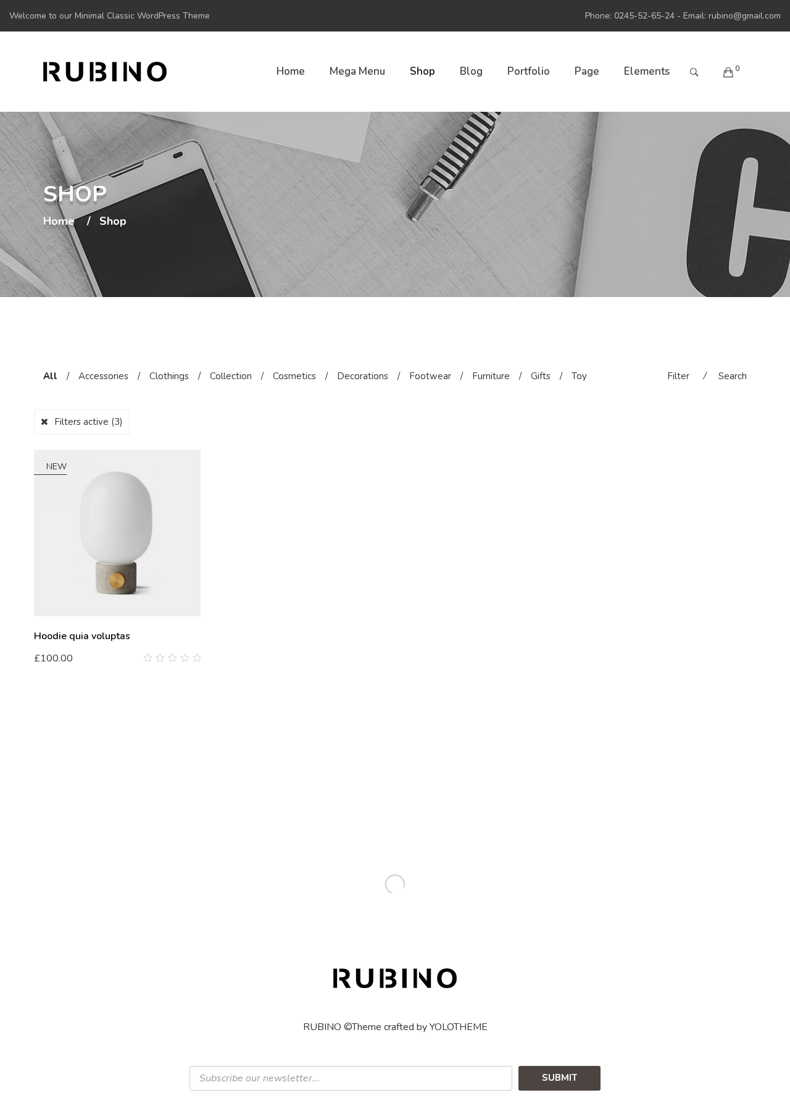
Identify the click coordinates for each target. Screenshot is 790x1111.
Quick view (196, 658)
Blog (471, 71)
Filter (678, 376)
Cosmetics (294, 376)
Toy (579, 376)
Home (290, 71)
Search (732, 376)
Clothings (169, 376)
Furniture (491, 376)
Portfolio (528, 71)
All (50, 376)
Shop (422, 71)
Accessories (103, 376)
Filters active (88, 422)
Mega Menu (357, 71)
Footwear (430, 376)
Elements (647, 71)
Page (587, 71)
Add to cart (65, 658)
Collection (231, 376)
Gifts (541, 376)
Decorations (362, 376)
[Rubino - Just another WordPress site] (105, 71)
